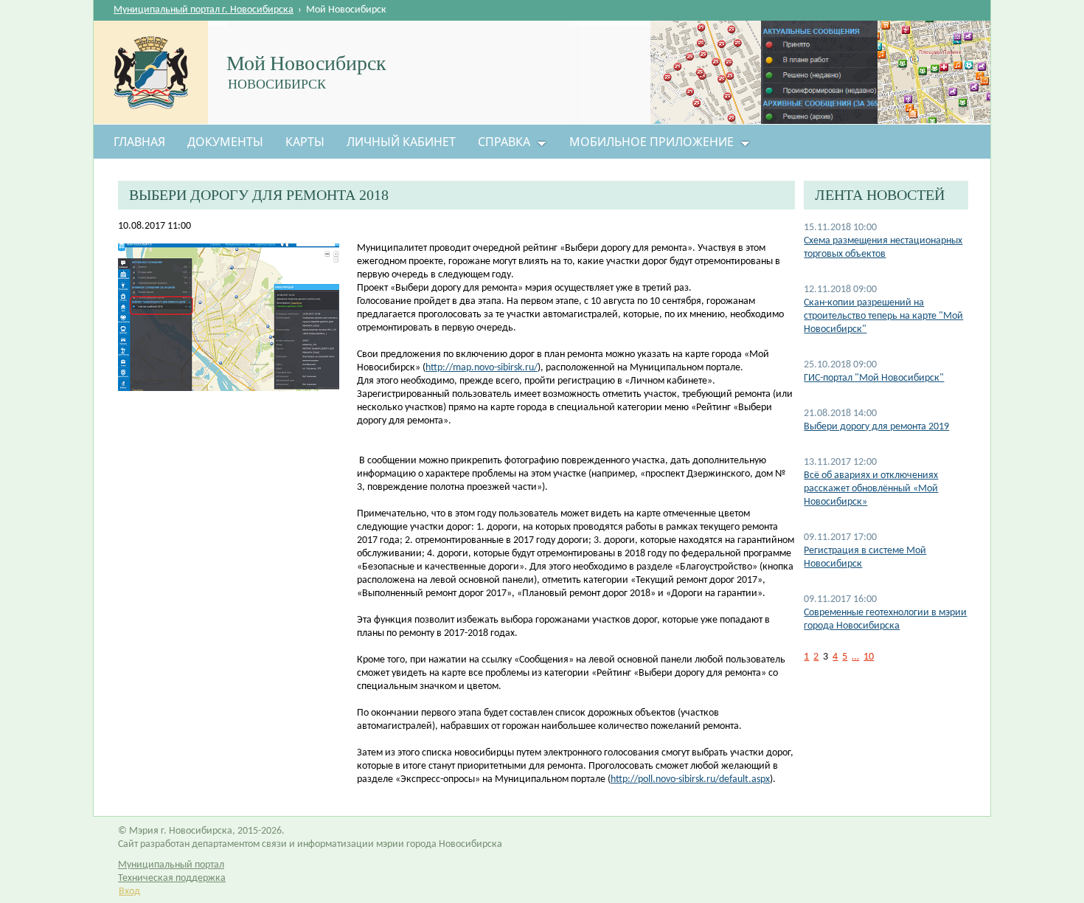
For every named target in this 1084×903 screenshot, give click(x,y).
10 (869, 656)
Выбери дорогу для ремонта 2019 (876, 426)
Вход (129, 891)
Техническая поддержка (172, 878)
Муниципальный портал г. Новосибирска (203, 9)
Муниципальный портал (171, 865)
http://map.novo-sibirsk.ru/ (481, 367)
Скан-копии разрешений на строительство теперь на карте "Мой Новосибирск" (883, 316)
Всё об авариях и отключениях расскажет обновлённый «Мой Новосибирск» (871, 489)
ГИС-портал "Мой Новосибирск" (874, 378)
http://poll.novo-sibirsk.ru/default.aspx (690, 779)
